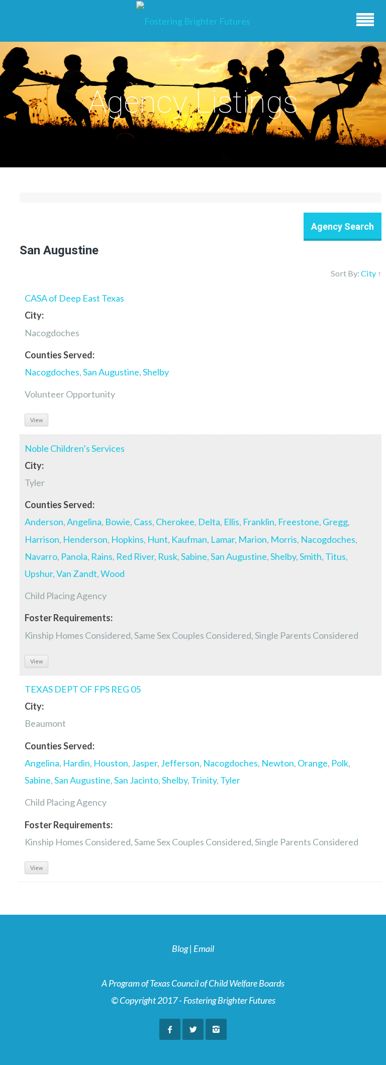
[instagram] (216, 1029)
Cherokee (175, 521)
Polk (339, 762)
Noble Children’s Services (75, 448)
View (36, 420)
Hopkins (127, 539)
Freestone (298, 521)
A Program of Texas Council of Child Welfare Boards (193, 983)
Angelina (84, 521)
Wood (113, 573)
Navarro (41, 556)
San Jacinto (136, 780)
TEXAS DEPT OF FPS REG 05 (83, 689)
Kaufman (189, 539)
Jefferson (180, 762)
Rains (102, 556)
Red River (135, 556)
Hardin (76, 762)
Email (204, 948)
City (368, 273)
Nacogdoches (52, 371)
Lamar (223, 539)
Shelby (156, 371)
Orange (313, 762)
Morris (283, 539)
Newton (277, 762)
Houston (110, 762)
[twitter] (193, 1029)
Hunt (157, 539)
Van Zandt (76, 573)
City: (34, 315)
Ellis (231, 521)
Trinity (204, 780)
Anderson (44, 521)
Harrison (42, 539)
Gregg (335, 521)
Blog (180, 948)
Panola (74, 556)
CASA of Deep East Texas (74, 298)
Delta (209, 521)
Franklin (258, 521)
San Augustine (111, 371)
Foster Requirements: (69, 617)
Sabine (194, 556)
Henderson (85, 539)
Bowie (117, 521)
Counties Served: (59, 354)
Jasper (144, 762)
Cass (143, 521)
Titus (335, 556)
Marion (252, 539)
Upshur (39, 573)
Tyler (230, 780)
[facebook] (169, 1029)
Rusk (167, 556)
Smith (311, 556)
